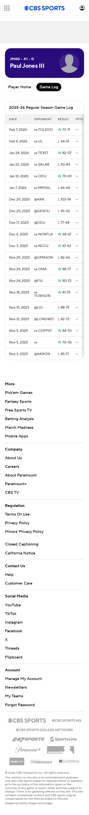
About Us (13, 457)
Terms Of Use (17, 514)
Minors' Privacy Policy (24, 531)
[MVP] (16, 759)
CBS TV (12, 492)
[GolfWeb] (69, 761)
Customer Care (18, 583)
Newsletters (16, 687)
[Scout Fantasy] (41, 761)
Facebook (13, 631)
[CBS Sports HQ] (66, 720)
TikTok (10, 613)
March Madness (19, 427)
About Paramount (21, 475)
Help (9, 574)
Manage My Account (23, 678)
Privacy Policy (17, 523)
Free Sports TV (18, 410)
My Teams (14, 696)
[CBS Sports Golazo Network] (44, 729)
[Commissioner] (60, 748)
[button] (7, 8)
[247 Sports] (28, 738)
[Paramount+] (28, 748)
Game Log (49, 87)
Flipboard (13, 657)
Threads (12, 648)
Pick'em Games (18, 392)
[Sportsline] (63, 738)
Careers (12, 466)
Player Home (19, 87)
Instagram (14, 622)
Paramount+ (16, 483)
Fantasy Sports (18, 401)
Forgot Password (20, 704)
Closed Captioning (21, 544)
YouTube (13, 605)
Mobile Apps (16, 436)
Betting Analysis (19, 418)
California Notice (20, 553)
